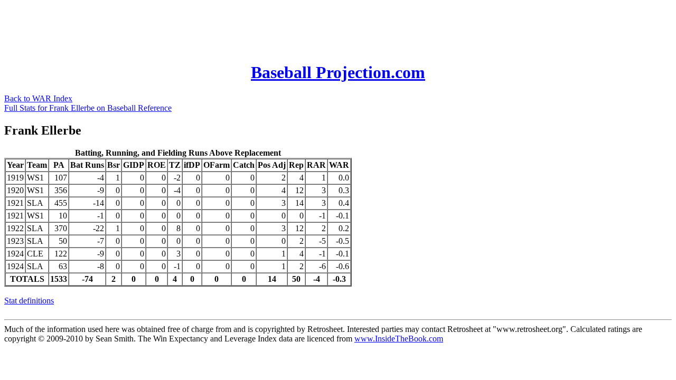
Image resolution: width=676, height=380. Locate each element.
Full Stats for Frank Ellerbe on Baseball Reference (88, 107)
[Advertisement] (196, 28)
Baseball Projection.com (338, 72)
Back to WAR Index (38, 98)
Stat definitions (29, 300)
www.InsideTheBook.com (398, 338)
